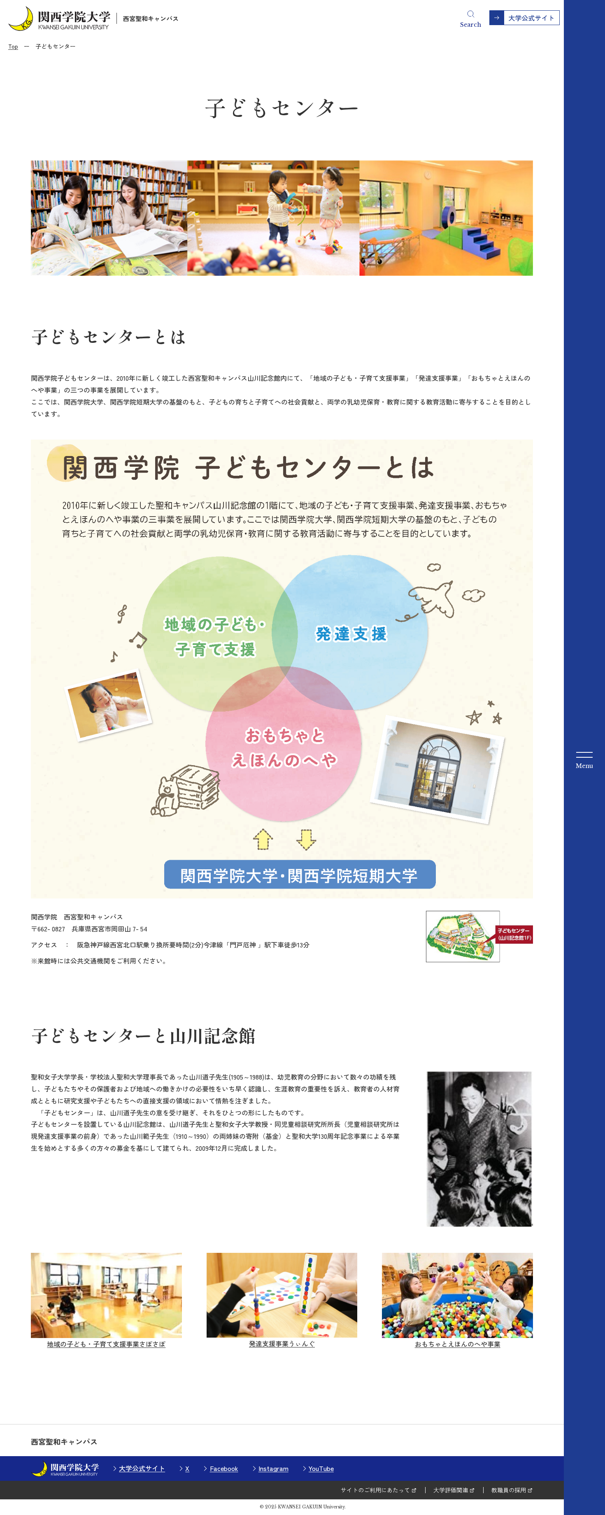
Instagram (273, 1468)
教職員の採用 (508, 1490)
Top (13, 46)
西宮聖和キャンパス (151, 18)
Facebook (224, 1468)
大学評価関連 (450, 1490)
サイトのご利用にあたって (375, 1490)
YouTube (321, 1468)
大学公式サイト (142, 1468)
